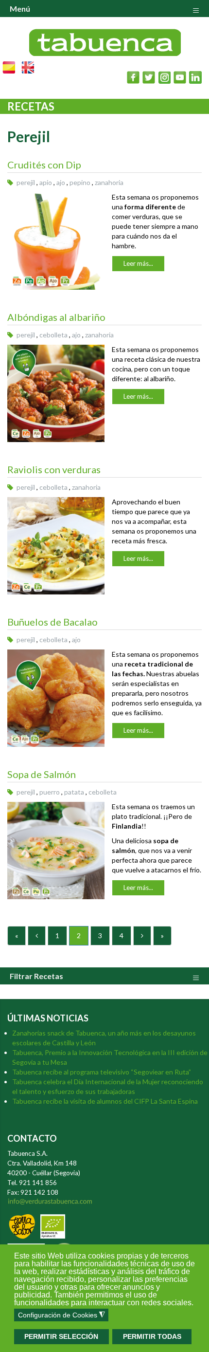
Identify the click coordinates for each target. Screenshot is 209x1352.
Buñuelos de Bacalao (52, 621)
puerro (49, 792)
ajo (60, 182)
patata (74, 792)
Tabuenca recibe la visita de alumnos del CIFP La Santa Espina (105, 1101)
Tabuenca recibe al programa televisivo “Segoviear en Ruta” (101, 1072)
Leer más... (138, 263)
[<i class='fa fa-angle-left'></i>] (37, 935)
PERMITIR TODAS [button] (152, 1336)
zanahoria (109, 182)
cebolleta (53, 335)
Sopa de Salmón (41, 774)
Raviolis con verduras (54, 469)
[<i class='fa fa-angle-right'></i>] (142, 935)
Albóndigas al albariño (56, 317)
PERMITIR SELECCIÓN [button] (61, 1336)
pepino (80, 182)
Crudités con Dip (44, 164)
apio (45, 182)
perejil (26, 182)
